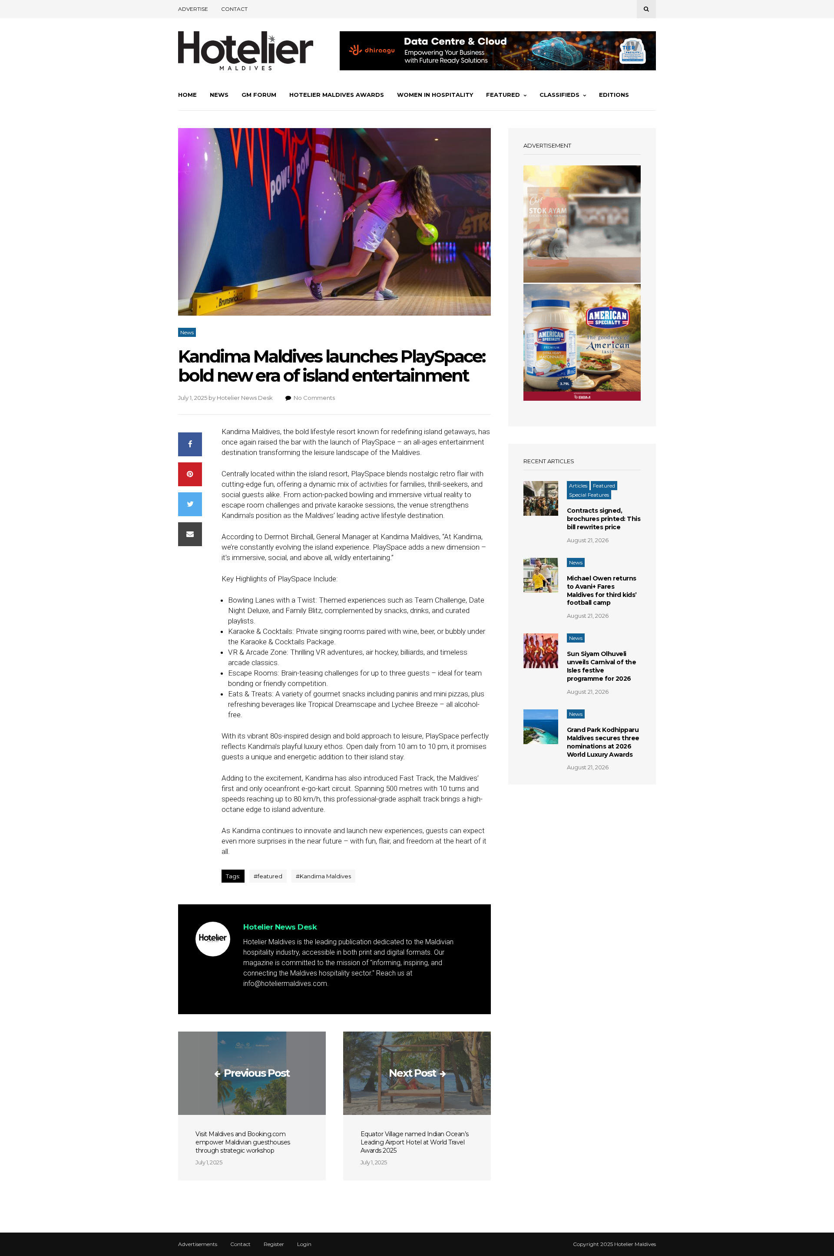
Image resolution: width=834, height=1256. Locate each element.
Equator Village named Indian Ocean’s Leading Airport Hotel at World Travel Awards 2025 (415, 1142)
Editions (614, 94)
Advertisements (197, 1244)
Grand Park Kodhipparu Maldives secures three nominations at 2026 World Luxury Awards (603, 742)
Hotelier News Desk (245, 397)
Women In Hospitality (435, 94)
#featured (268, 876)
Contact (234, 9)
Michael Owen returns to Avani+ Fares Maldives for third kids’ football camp (602, 590)
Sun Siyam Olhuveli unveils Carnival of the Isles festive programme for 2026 (601, 666)
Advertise (193, 9)
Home (187, 94)
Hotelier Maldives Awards (336, 94)
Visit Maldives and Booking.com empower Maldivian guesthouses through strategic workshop (242, 1142)
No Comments (314, 397)
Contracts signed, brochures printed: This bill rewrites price (604, 519)
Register (274, 1244)
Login (304, 1244)
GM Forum (259, 94)
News (219, 94)
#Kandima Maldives (323, 876)
